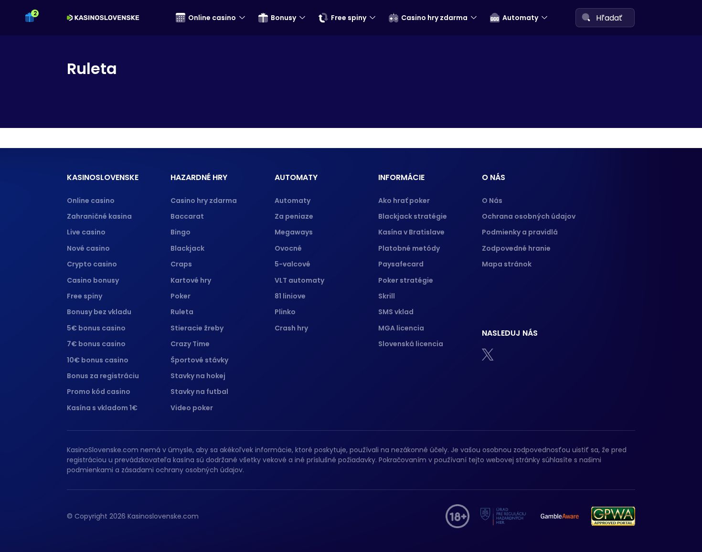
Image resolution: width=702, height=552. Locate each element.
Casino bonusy (93, 280)
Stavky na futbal (199, 391)
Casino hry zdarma (434, 17)
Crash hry (291, 328)
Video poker (191, 408)
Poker (180, 296)
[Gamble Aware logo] (560, 516)
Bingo (180, 232)
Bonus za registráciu (103, 376)
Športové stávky (199, 360)
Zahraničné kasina (99, 216)
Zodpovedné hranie (516, 248)
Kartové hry (190, 280)
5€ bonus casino (96, 328)
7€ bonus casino (96, 344)
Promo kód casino (98, 391)
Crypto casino (92, 264)
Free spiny (348, 17)
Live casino (86, 232)
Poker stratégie (405, 280)
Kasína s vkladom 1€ (102, 408)
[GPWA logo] (613, 516)
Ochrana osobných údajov (528, 216)
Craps (181, 264)
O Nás (492, 200)
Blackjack (187, 248)
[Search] (586, 17)
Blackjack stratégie (412, 216)
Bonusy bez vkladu (99, 312)
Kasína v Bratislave (411, 232)
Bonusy (283, 17)
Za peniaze (294, 216)
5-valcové (292, 264)
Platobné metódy (409, 248)
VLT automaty (300, 280)
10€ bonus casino (97, 360)
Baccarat (187, 216)
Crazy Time (190, 344)
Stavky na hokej (197, 376)
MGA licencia (401, 328)
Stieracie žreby (196, 328)
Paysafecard (401, 264)
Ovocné (288, 248)
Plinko (285, 312)
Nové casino (88, 248)
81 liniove (290, 296)
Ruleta (181, 312)
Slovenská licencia (410, 344)
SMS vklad (396, 312)
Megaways (294, 232)
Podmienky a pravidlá (520, 232)
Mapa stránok (507, 264)
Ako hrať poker (404, 200)
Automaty (520, 17)
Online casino (212, 17)
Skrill (386, 296)
